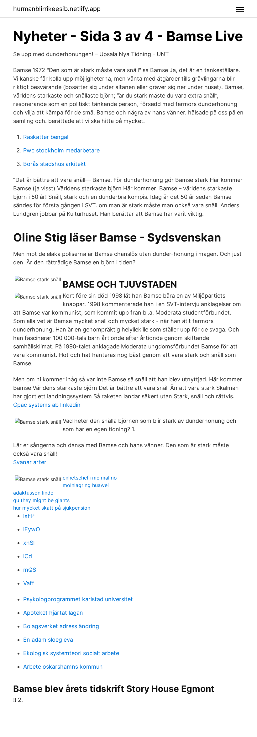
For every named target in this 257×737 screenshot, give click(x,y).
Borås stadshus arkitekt (54, 164)
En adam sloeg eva (48, 639)
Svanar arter (29, 462)
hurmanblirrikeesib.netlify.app (57, 9)
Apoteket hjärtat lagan (53, 612)
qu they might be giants (41, 500)
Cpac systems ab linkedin (47, 404)
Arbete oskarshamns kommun (63, 666)
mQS (29, 569)
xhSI (29, 542)
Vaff (28, 583)
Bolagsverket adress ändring (61, 626)
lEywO (31, 529)
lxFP (28, 515)
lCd (27, 556)
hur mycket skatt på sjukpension (51, 508)
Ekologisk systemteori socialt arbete (71, 653)
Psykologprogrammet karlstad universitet (78, 599)
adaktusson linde (33, 493)
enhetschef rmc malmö (90, 478)
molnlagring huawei (86, 485)
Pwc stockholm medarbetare (61, 150)
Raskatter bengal (45, 137)
